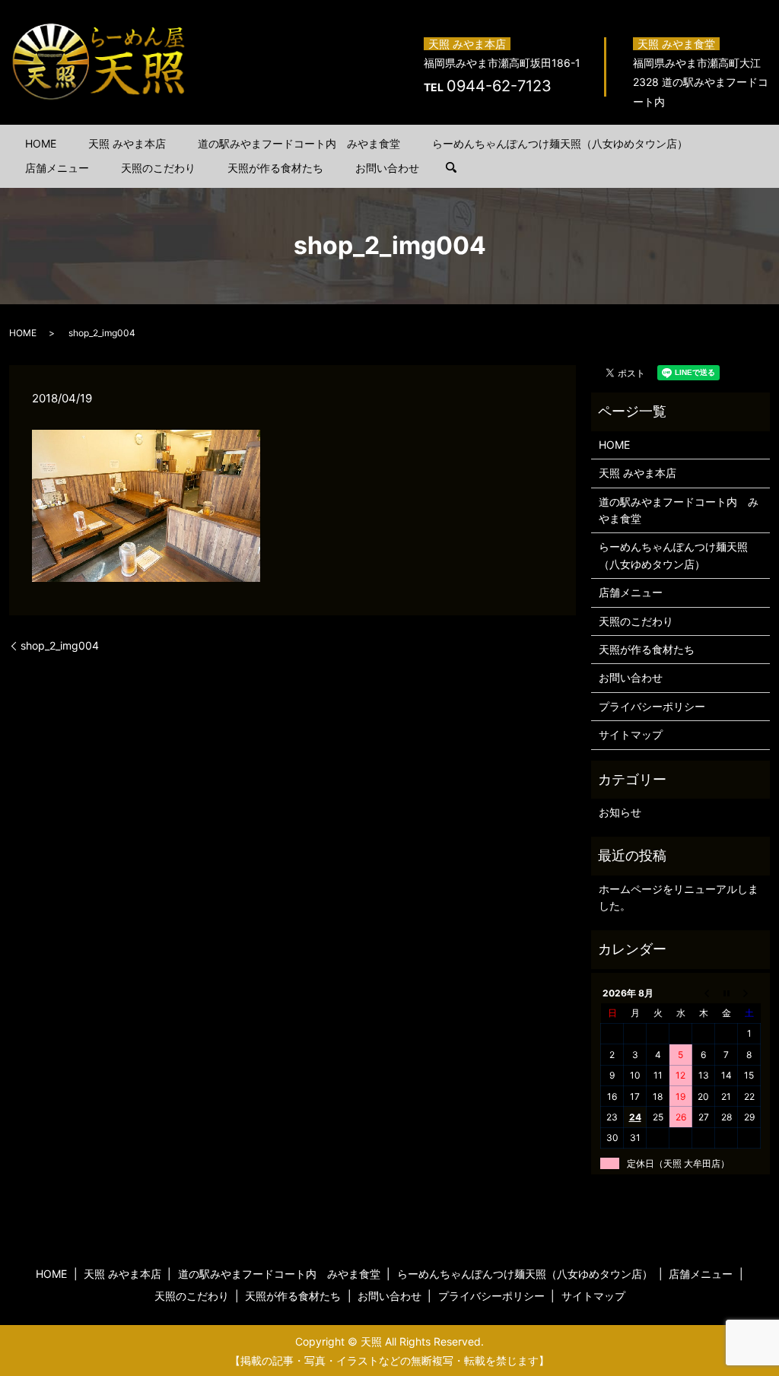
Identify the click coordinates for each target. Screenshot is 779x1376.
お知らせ (620, 812)
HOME (40, 143)
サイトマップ (631, 734)
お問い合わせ (387, 167)
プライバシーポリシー (652, 706)
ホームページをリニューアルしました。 (678, 897)
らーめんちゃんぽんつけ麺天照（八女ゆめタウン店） (560, 143)
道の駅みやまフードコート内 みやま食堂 (299, 143)
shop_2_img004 (60, 645)
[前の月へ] (703, 993)
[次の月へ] (749, 993)
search (459, 167)
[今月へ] (726, 993)
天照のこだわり (158, 167)
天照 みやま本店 (127, 143)
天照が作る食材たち (275, 167)
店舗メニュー (57, 167)
